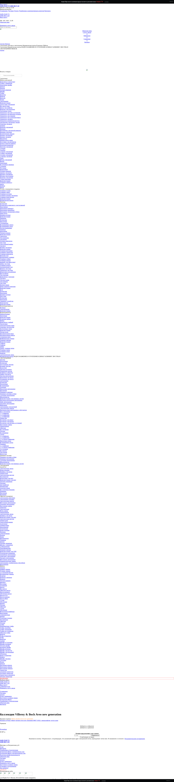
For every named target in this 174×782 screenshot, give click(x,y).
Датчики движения (6, 543)
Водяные (3, 307)
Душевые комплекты (6, 254)
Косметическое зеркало (7, 134)
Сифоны (2, 345)
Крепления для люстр (6, 377)
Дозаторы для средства (7, 327)
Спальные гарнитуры (6, 671)
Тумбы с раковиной (6, 83)
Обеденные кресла (6, 593)
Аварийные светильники (8, 554)
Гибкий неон (4, 473)
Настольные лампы (6, 506)
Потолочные (4, 361)
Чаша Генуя (3, 213)
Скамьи (2, 641)
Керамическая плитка (29, 45)
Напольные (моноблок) (7, 210)
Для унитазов (4, 275)
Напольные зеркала (6, 667)
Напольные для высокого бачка (9, 212)
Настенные (3, 390)
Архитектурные (5, 488)
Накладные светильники (7, 389)
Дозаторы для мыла (6, 124)
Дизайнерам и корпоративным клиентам (31, 11)
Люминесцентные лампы (8, 561)
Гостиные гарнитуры (6, 673)
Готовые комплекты (6, 241)
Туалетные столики (6, 618)
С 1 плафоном (4, 413)
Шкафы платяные (5, 644)
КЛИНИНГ (48, 356)
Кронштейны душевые (7, 257)
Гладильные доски (5, 111)
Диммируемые (4, 525)
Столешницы (4, 223)
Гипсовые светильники (7, 403)
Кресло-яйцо (4, 598)
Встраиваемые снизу (6, 226)
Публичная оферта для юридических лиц (12, 753)
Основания (3, 585)
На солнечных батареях (7, 489)
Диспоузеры (4, 324)
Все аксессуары (5, 106)
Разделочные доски (6, 329)
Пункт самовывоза (6, 696)
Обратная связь (4, 703)
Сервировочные (5, 615)
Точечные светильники (7, 504)
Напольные (3, 231)
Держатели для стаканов (7, 116)
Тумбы (2, 93)
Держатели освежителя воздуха (9, 121)
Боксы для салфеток (6, 108)
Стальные (3, 166)
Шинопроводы (4, 397)
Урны (1, 158)
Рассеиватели (4, 476)
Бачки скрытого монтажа (7, 286)
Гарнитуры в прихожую (7, 675)
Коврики (2, 129)
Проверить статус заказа (7, 763)
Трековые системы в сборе (8, 394)
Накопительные (5, 314)
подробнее (106, 1)
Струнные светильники (7, 395)
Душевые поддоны (6, 194)
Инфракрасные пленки (7, 338)
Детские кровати (5, 580)
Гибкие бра (3, 418)
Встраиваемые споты (6, 442)
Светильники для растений (8, 407)
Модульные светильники (7, 502)
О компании (4, 11)
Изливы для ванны (6, 247)
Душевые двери (5, 192)
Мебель (45, 45)
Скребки (2, 150)
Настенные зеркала (6, 665)
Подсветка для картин (7, 421)
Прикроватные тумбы (7, 626)
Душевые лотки (5, 351)
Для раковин (4, 281)
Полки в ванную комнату (8, 143)
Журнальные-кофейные (7, 611)
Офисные (3, 428)
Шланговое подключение (8, 272)
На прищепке (4, 433)
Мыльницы (3, 138)
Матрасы (3, 582)
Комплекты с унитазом (7, 277)
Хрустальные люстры (6, 364)
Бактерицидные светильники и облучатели (13, 410)
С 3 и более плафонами (7, 439)
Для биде (3, 246)
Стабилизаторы (5, 546)
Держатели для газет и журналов (10, 112)
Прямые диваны (5, 569)
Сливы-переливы (5, 179)
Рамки (2, 537)
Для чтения (3, 452)
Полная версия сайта (6, 771)
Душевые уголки (5, 190)
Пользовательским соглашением (135, 738)
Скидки (2, 44)
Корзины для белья (6, 132)
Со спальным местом (6, 572)
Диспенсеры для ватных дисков (10, 122)
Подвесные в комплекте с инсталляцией (12, 205)
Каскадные (3, 368)
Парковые (3, 491)
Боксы (2, 187)
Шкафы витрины (5, 649)
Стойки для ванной (6, 153)
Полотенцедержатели (6, 145)
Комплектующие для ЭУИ (8, 551)
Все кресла (3, 589)
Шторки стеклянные (6, 174)
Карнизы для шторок (6, 177)
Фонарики (3, 494)
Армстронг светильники (7, 556)
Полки (2, 99)
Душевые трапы (5, 350)
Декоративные (4, 426)
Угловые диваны (5, 571)
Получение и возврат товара (9, 698)
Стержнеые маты (5, 337)
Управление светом (6, 371)
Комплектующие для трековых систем (12, 398)
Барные (2, 603)
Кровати (2, 579)
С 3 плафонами (4, 416)
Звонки (2, 541)
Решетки (2, 353)
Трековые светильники (7, 459)
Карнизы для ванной (6, 127)
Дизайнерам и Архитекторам (9, 701)
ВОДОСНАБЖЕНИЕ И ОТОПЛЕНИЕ (26, 356)
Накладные (3, 221)
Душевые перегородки (7, 197)
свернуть (171, 1)
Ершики (2, 125)
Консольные (4, 613)
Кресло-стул (4, 595)
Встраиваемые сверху (6, 225)
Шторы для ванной (6, 160)
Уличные (3, 483)
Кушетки (3, 576)
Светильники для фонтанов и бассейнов (12, 563)
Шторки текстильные (6, 176)
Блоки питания (4, 470)
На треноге (3, 450)
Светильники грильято (7, 499)
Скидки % (3, 769)
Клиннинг (39, 45)
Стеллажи (3, 660)
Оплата (16, 11)
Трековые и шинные (6, 392)
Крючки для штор (5, 137)
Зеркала (2, 86)
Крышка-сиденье (5, 215)
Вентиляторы (4, 564)
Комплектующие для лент (8, 480)
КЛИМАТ (41, 356)
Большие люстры (5, 366)
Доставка (11, 11)
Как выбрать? (4, 768)
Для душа (3, 242)
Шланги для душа (5, 268)
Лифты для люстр (5, 374)
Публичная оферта (6, 699)
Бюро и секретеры (5, 655)
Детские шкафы (5, 645)
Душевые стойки (5, 259)
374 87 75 (4, 14)
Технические (4, 528)
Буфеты (2, 657)
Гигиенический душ (6, 267)
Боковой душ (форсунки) (7, 262)
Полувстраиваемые (6, 228)
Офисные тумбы (5, 632)
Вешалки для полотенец (7, 109)
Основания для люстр (7, 379)
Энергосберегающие (6, 522)
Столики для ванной (6, 155)
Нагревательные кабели (7, 335)
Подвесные (3, 203)
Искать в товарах (5, 71)
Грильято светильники (7, 558)
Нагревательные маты (7, 333)
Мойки (2, 320)
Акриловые (3, 163)
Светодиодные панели (7, 408)
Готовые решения (5, 90)
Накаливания (4, 527)
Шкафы (2, 91)
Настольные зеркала (6, 668)
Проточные (3, 316)
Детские (2, 431)
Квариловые (4, 169)
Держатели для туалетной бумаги (10, 117)
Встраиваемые (4, 385)
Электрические (4, 309)
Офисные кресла (5, 590)
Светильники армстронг (7, 498)
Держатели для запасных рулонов (10, 114)
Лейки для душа (5, 264)
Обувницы (3, 654)
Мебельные (3, 405)
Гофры (2, 346)
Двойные (3, 229)
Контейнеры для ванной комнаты (10, 130)
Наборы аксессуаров (6, 140)
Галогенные (3, 524)
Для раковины (4, 238)
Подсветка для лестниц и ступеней (11, 423)
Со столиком (4, 449)
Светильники (4, 101)
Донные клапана (5, 233)
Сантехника (3, 45)
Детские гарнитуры (6, 676)
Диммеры (3, 540)
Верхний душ (4, 255)
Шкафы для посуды (6, 650)
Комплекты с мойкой (6, 322)
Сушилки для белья (6, 156)
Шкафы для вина (5, 658)
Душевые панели (5, 260)
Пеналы (2, 88)
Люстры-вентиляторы (7, 376)
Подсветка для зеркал (6, 420)
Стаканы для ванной (6, 151)
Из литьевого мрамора (7, 164)
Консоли (2, 98)
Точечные (3, 387)
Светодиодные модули (7, 475)
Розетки (2, 535)
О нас (2, 747)
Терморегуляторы (5, 340)
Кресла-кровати (5, 592)
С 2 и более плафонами (7, 447)
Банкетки (3, 95)
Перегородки (4, 303)
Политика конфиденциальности (10, 755)
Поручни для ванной (6, 147)
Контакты (47, 11)
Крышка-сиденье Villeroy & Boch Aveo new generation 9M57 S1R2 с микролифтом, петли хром (29, 720)
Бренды (7, 44)
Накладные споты (5, 441)
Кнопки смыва (4, 285)
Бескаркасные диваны (7, 574)
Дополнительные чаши (7, 325)
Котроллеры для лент (6, 478)
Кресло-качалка (5, 597)
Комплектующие (5, 103)
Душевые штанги (5, 265)
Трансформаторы (5, 548)
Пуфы (2, 637)
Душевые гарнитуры (6, 252)
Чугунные (3, 168)
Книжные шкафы (5, 647)
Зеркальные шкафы (6, 85)
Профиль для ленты (6, 472)
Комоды (2, 96)
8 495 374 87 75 (4, 6)
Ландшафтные (4, 485)
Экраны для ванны (6, 173)
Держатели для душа (6, 270)
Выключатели (4, 538)
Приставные (4, 207)
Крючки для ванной (6, 135)
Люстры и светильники (15, 45)
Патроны (3, 532)
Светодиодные (4, 509)
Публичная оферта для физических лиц (12, 751)
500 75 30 (4, 16)
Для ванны (3, 239)
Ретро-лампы (4, 511)
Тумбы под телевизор (6, 631)
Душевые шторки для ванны (9, 195)
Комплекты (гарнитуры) (7, 82)
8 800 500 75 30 (14, 6)
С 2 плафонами (4, 415)
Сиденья (2, 148)
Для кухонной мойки (6, 244)
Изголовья (3, 584)
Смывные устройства (6, 301)
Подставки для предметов (8, 142)
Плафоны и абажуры (6, 372)
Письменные (4, 619)
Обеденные (3, 602)
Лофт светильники (6, 402)
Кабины (2, 186)
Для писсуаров (4, 280)
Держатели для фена (6, 119)
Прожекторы (4, 486)
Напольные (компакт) (6, 208)
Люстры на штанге (6, 369)
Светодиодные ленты (6, 468)
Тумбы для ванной (6, 629)
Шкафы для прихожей (7, 652)
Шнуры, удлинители (6, 545)
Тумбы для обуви (5, 628)
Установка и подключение (8, 766)
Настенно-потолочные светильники (11, 400)
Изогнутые (3, 454)
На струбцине (4, 429)
